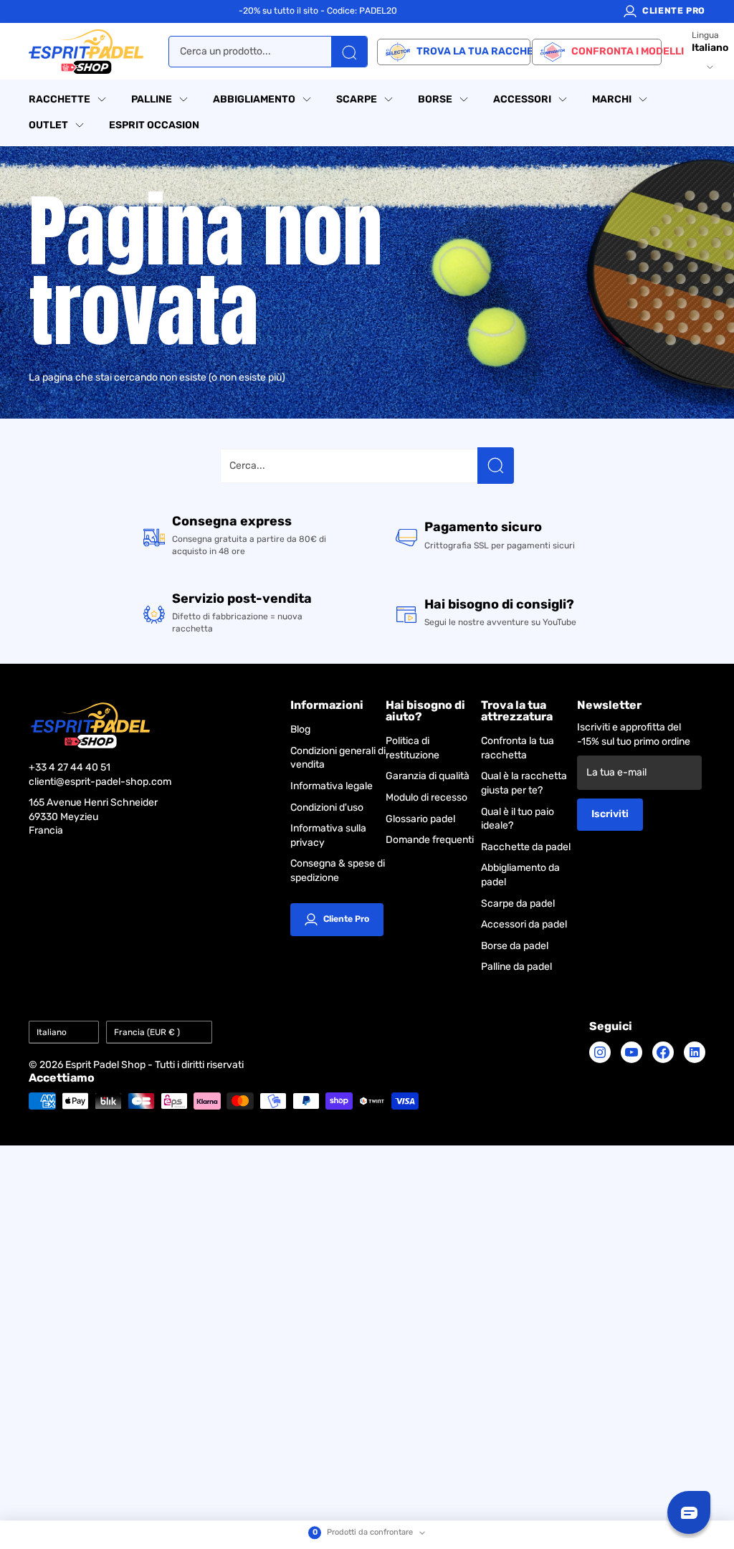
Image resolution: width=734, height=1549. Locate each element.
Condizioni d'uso (326, 807)
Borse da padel (514, 946)
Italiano (52, 1032)
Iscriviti (610, 814)
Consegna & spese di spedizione (337, 870)
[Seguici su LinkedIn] (694, 1052)
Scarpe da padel (518, 903)
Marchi (611, 99)
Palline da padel (516, 967)
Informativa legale (331, 786)
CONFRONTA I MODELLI (616, 51)
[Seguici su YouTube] (631, 1052)
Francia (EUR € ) (147, 1032)
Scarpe (356, 99)
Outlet (48, 125)
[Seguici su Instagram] (600, 1052)
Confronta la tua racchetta (517, 748)
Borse (435, 99)
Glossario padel (420, 819)
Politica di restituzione (412, 748)
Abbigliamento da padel (520, 875)
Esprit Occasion (154, 125)
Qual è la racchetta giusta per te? (524, 783)
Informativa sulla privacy (328, 835)
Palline (151, 99)
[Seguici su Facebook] (663, 1052)
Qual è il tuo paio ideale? (517, 819)
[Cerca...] (495, 465)
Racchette (59, 99)
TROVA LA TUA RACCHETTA (473, 51)
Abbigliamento (254, 99)
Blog (300, 729)
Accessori (522, 99)
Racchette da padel (526, 847)
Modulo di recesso (426, 797)
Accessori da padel (524, 924)
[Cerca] (349, 52)
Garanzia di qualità (428, 776)
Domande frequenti (430, 840)
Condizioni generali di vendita (338, 758)
